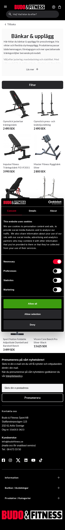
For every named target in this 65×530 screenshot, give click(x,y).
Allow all (32, 303)
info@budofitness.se (12, 441)
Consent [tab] (11, 210)
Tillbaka (10, 24)
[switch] (57, 271)
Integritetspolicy (14, 376)
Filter (32, 85)
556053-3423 (17, 429)
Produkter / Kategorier (18, 498)
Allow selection (32, 314)
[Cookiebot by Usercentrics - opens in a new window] (48, 203)
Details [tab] (32, 210)
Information (11, 477)
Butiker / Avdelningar (17, 487)
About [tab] (53, 210)
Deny (32, 324)
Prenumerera (32, 397)
